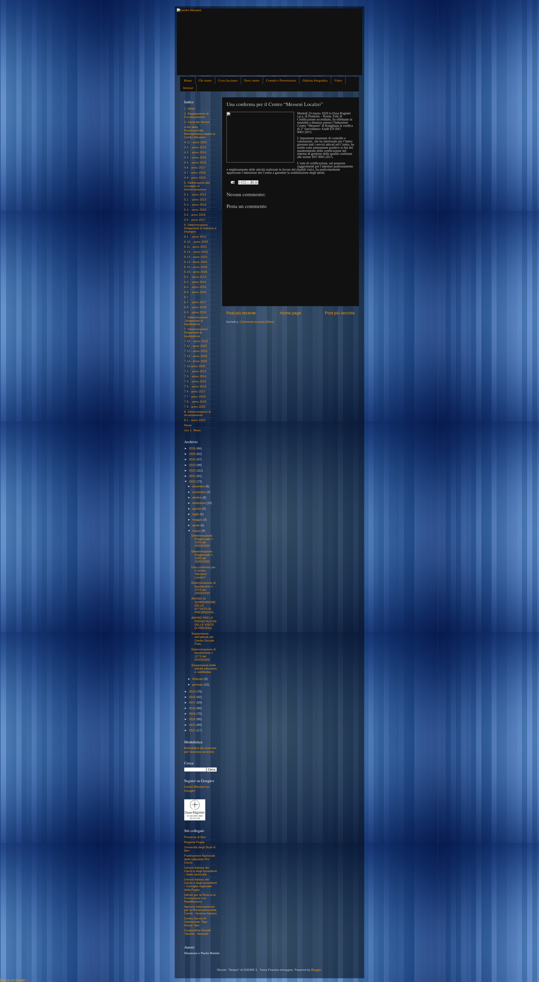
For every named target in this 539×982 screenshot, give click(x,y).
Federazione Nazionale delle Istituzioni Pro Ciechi (199, 859)
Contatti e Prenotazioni (281, 80)
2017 (192, 702)
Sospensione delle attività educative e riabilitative (204, 669)
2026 (192, 448)
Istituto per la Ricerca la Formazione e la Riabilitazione (200, 898)
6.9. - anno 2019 (195, 312)
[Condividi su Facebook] (252, 182)
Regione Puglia (194, 842)
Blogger (316, 969)
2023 (192, 465)
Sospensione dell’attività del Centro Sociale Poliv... (202, 639)
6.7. (186, 297)
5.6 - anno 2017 (194, 219)
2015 (192, 713)
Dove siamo (252, 80)
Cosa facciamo (228, 80)
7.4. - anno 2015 (195, 381)
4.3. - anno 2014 (195, 152)
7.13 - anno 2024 (195, 356)
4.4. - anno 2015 (195, 157)
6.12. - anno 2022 (196, 251)
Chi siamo (205, 80)
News (188, 425)
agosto (197, 508)
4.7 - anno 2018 (194, 172)
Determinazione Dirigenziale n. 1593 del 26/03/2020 (202, 541)
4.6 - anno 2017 (194, 167)
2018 (192, 697)
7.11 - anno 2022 (195, 346)
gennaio (198, 684)
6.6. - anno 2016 (195, 292)
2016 (192, 708)
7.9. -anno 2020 (194, 406)
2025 (192, 453)
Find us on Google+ (13, 980)
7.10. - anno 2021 (196, 341)
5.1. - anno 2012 (195, 194)
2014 (192, 719)
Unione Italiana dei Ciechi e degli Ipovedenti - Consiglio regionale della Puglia (200, 884)
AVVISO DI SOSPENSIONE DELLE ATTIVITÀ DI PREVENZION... (203, 605)
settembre (199, 503)
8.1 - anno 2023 (194, 420)
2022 (192, 470)
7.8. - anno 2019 (195, 401)
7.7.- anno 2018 (194, 396)
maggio (197, 519)
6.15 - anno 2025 (195, 267)
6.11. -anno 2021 (195, 246)
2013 (192, 724)
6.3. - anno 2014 (195, 282)
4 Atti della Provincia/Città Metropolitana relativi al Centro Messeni (199, 132)
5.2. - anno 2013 (195, 199)
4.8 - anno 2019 (194, 177)
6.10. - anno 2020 (196, 241)
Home (188, 80)
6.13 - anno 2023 (195, 257)
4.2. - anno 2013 (195, 147)
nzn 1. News (192, 430)
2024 (192, 459)
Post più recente (241, 313)
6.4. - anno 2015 (195, 287)
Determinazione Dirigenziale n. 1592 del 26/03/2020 (202, 556)
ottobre (197, 497)
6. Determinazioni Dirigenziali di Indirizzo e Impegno (200, 228)
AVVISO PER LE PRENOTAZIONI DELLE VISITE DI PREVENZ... (203, 623)
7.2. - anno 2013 (195, 371)
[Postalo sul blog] (244, 182)
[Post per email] (232, 182)
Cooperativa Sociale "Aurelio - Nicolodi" (197, 932)
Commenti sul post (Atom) (257, 321)
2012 (192, 730)
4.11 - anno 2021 (195, 142)
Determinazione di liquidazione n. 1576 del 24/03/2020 (203, 588)
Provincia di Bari (195, 837)
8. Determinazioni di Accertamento (197, 413)
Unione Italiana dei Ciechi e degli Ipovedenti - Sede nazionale (200, 871)
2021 (192, 476)
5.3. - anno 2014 (195, 204)
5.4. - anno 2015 (195, 209)
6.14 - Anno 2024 (195, 262)
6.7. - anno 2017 (195, 302)
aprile (196, 525)
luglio (196, 514)
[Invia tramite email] (240, 182)
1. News (189, 108)
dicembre (198, 486)
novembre (199, 492)
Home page (290, 313)
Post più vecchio (340, 313)
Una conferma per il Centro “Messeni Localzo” (203, 572)
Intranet (188, 88)
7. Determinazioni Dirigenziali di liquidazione (196, 333)
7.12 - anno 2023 (195, 351)
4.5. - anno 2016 (195, 162)
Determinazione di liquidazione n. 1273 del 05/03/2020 (203, 654)
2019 (192, 691)
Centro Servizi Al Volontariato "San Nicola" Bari (195, 922)
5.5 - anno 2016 (194, 214)
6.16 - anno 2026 (195, 271)
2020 (192, 481)
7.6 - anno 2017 (194, 391)
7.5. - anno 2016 (195, 386)
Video (338, 80)
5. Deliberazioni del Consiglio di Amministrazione (197, 186)
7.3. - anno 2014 (195, 376)
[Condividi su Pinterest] (256, 182)
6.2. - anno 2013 (195, 277)
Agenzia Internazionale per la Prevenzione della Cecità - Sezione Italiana (200, 910)
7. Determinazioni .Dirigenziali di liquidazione (196, 321)
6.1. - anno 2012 (195, 236)
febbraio (198, 679)
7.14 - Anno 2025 (195, 361)
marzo (196, 530)
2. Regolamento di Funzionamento (196, 115)
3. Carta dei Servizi (196, 122)
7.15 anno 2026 (194, 366)
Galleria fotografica (315, 80)
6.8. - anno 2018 (195, 307)
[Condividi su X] (248, 182)
